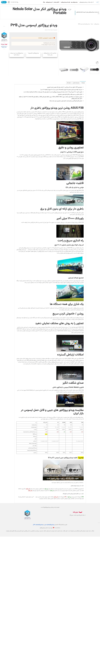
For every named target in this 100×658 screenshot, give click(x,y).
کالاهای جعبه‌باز (56, 2)
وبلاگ (44, 2)
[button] (97, 62)
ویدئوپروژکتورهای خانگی (38, 524)
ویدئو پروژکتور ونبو (74, 2)
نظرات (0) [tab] (69, 83)
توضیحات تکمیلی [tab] (76, 83)
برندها (92, 24)
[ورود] (9, 2)
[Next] (61, 45)
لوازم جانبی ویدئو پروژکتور (65, 2)
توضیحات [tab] (83, 83)
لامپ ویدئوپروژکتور (49, 2)
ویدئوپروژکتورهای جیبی (49, 524)
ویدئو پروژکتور (96, 24)
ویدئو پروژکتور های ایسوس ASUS (84, 24)
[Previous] (96, 45)
